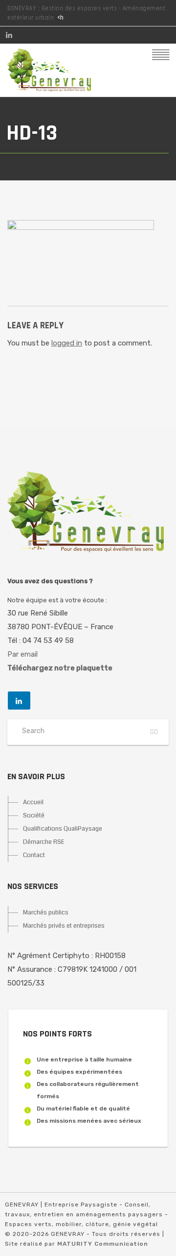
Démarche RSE (44, 841)
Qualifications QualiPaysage (62, 828)
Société (33, 815)
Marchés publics (45, 912)
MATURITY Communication (102, 1243)
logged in (66, 343)
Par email (22, 654)
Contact (34, 855)
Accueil (33, 802)
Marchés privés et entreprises (64, 925)
